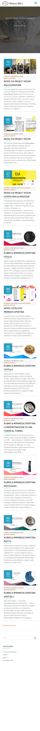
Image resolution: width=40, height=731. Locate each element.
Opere (21, 248)
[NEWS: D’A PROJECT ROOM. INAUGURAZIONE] (20, 66)
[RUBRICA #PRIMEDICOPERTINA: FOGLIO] (20, 238)
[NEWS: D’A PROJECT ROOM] (20, 124)
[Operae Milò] (13, 3)
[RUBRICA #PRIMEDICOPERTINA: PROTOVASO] (20, 467)
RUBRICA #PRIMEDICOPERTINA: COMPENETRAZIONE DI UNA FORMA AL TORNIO (20, 427)
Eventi (21, 76)
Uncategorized (8, 660)
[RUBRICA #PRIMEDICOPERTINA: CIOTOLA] (20, 351)
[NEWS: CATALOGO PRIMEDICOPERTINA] (20, 293)
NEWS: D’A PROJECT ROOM (17, 139)
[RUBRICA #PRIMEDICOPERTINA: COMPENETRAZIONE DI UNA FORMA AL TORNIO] (20, 408)
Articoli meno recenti (9, 625)
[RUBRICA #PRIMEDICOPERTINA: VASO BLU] (20, 578)
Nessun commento (10, 78)
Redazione (8, 76)
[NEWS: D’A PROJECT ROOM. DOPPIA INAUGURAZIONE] (20, 178)
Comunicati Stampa (25, 188)
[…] (19, 109)
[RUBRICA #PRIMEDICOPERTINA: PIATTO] (20, 522)
